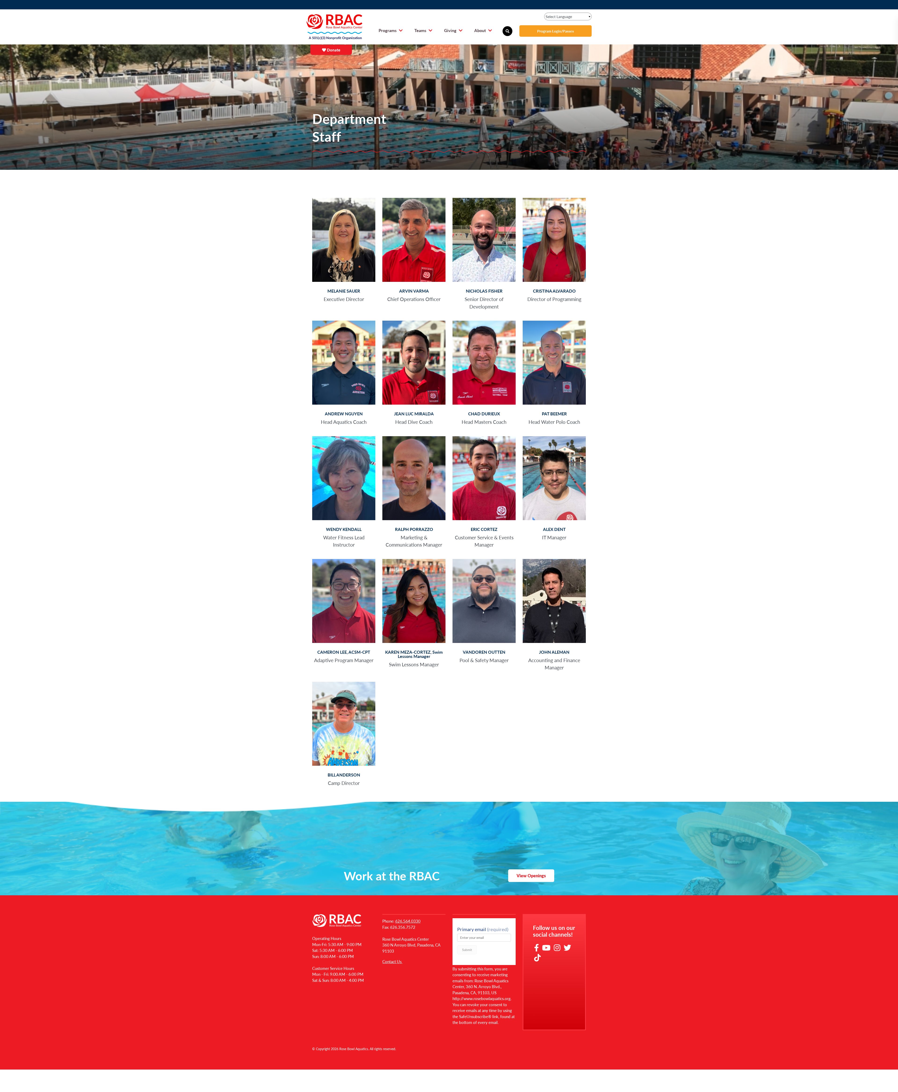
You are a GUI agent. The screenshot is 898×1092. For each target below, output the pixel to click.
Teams (420, 30)
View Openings (531, 875)
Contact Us (392, 961)
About (480, 30)
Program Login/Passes (555, 31)
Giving (450, 30)
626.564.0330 (407, 921)
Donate (333, 50)
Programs (388, 30)
